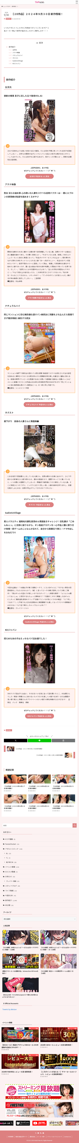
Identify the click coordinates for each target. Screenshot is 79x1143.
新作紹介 (8, 19)
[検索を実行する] (75, 825)
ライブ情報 (11, 890)
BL (8, 853)
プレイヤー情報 (12, 881)
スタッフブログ (12, 886)
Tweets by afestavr (9, 1009)
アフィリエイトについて (54, 1137)
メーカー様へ (41, 1137)
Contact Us (67, 1137)
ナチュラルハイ (18, 55)
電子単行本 (11, 862)
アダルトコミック (13, 849)
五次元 (15, 50)
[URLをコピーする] (63, 740)
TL (8, 858)
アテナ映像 (16, 52)
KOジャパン (16, 63)
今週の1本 (10, 895)
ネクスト (15, 58)
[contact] (43, 1133)
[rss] (41, 1133)
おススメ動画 (11, 871)
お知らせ (10, 876)
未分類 (9, 905)
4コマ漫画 (10, 839)
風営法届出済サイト (22, 1137)
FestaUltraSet (12, 844)
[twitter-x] (36, 1133)
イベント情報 (12, 867)
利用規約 (10, 1137)
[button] (15, 740)
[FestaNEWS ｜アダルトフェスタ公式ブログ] (39, 2)
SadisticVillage (18, 61)
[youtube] (38, 1133)
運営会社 (32, 1137)
